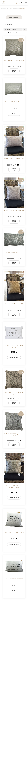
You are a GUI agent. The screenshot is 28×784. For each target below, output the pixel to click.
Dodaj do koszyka (14, 71)
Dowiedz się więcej (14, 114)
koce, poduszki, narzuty (14, 8)
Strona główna (4, 8)
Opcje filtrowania (14, 17)
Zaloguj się (16, 2)
